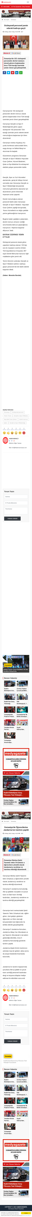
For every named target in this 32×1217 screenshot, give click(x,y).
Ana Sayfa (6, 19)
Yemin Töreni (7, 416)
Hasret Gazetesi (19, 1208)
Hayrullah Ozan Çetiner (10, 419)
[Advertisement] (16, 92)
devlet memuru (23, 419)
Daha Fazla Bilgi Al (27, 1215)
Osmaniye (13, 19)
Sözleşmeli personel (17, 412)
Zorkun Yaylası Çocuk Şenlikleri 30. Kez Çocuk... (22, 690)
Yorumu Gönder (12, 518)
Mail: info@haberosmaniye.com (18, 447)
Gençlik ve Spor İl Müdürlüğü (17, 423)
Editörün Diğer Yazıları (15, 443)
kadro (5, 423)
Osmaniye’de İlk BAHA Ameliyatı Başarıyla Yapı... (22, 716)
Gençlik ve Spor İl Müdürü (21, 416)
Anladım (26, 1213)
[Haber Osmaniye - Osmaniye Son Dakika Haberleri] (6, 2)
